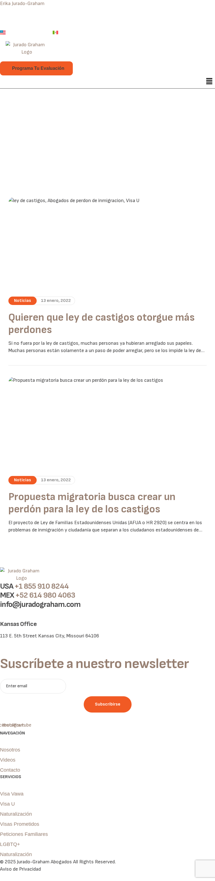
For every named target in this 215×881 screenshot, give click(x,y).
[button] (209, 81)
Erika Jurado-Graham (22, 3)
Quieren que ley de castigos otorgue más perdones (101, 323)
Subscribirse (107, 704)
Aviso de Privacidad (20, 869)
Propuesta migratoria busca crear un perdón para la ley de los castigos (92, 503)
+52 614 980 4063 (45, 595)
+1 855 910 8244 (42, 586)
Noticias (22, 300)
